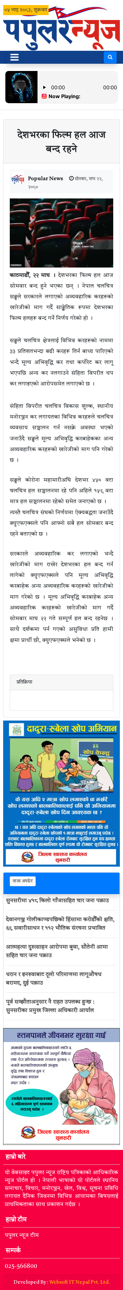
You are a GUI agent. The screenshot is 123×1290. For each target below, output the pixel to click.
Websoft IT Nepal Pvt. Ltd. (79, 1282)
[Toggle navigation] (14, 57)
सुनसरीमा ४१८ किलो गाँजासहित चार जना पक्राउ (57, 901)
